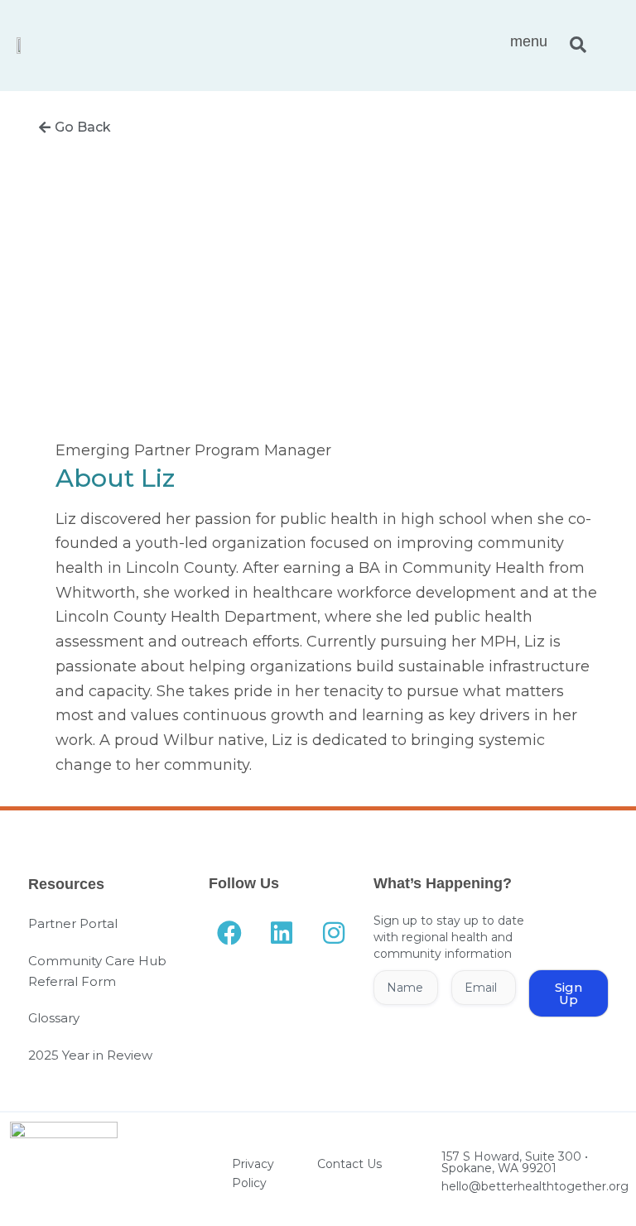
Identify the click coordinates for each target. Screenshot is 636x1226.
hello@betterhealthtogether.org (535, 1186)
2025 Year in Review (90, 1055)
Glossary (54, 1018)
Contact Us (349, 1163)
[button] (578, 45)
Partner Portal (73, 923)
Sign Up (568, 993)
